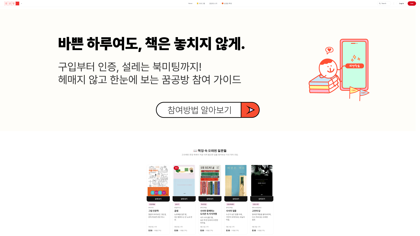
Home (190, 3)
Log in (401, 3)
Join (411, 3)
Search (384, 3)
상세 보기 (158, 199)
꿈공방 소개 (213, 3)
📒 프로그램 (201, 3)
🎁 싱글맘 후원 (227, 3)
